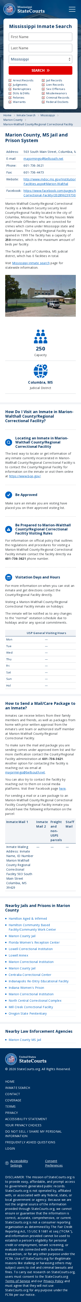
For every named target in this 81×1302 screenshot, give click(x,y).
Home (9, 1081)
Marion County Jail (22, 936)
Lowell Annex (18, 955)
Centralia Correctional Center (30, 975)
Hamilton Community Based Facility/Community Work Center (32, 927)
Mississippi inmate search (31, 263)
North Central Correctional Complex (35, 1000)
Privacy (11, 1113)
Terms (10, 1106)
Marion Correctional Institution (31, 962)
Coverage (13, 1100)
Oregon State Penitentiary (28, 1013)
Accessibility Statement (26, 1119)
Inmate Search (17, 1088)
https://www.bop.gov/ (25, 476)
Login (10, 1148)
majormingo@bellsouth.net (43, 159)
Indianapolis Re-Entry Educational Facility (39, 981)
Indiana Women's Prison (26, 988)
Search (38, 70)
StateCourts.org (24, 9)
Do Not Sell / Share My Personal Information (33, 1133)
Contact (12, 1094)
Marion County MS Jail (25, 1040)
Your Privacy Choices (23, 1125)
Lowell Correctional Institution (31, 949)
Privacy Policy (53, 1281)
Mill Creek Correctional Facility (31, 1007)
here (62, 788)
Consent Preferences (54, 1163)
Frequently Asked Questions (30, 1142)
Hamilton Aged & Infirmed (28, 918)
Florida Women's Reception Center (34, 942)
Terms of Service (17, 1281)
